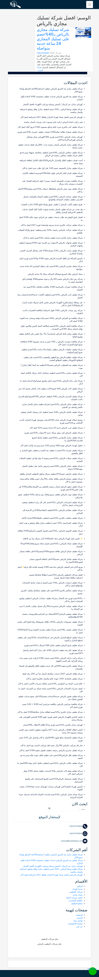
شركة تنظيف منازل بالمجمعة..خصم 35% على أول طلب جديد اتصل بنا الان (52, 168)
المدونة (80, 918)
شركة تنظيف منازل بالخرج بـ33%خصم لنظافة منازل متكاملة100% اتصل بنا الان (50, 712)
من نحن (79, 926)
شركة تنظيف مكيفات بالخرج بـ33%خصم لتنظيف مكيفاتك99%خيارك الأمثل (52, 518)
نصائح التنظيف (77, 903)
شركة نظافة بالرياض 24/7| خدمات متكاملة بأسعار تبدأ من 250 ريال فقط (53, 673)
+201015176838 (76, 826)
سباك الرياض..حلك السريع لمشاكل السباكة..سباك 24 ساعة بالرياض (55, 274)
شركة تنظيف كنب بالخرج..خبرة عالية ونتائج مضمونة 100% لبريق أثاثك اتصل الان (50, 127)
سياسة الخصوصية (75, 923)
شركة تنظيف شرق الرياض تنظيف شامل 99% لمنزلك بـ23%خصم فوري (53, 645)
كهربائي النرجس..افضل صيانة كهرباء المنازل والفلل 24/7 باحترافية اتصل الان (51, 117)
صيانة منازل (78, 895)
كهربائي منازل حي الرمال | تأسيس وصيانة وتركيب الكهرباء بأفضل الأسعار (53, 104)
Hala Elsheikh (43, 53)
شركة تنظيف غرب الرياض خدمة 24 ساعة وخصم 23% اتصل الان (56, 428)
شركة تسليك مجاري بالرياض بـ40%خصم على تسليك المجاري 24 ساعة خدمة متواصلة (53, 38)
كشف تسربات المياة (74, 897)
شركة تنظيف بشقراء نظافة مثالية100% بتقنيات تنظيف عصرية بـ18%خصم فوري (50, 132)
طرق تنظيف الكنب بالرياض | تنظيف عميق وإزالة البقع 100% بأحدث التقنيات (52, 204)
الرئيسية (79, 915)
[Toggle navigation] (89, 4)
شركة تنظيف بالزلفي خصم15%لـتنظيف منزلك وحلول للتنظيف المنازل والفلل (51, 474)
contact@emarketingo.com (72, 841)
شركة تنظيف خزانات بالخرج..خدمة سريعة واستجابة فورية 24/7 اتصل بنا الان (52, 225)
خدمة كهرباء (78, 889)
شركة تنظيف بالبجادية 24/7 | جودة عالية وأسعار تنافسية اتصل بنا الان (54, 678)
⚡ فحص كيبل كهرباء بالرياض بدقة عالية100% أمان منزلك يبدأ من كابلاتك (53, 538)
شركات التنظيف (76, 892)
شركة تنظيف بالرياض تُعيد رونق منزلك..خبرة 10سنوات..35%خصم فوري (53, 432)
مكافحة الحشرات (76, 900)
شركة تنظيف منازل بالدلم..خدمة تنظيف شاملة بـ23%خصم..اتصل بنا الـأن (53, 238)
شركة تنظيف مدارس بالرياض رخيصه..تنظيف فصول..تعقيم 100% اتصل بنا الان (51, 750)
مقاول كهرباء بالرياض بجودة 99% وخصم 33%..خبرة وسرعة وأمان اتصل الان (51, 445)
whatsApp (93, 969)
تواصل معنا (78, 920)
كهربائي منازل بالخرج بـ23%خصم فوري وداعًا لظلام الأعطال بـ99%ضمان (53, 725)
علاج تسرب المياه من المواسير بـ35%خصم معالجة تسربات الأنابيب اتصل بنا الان (50, 683)
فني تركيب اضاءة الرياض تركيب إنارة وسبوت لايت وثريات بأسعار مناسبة (53, 122)
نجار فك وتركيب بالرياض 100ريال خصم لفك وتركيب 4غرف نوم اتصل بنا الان (51, 745)
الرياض (80, 886)
